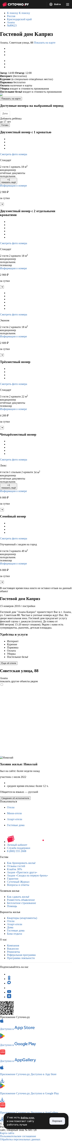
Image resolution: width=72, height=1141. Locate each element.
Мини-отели (14, 813)
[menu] (67, 4)
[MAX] (9, 983)
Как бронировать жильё (21, 862)
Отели (11, 807)
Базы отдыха (14, 933)
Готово (4, 125)
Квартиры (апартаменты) (22, 917)
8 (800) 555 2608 (16, 851)
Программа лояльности (21, 958)
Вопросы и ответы (18, 884)
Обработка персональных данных (20, 1139)
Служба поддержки (18, 847)
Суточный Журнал (18, 881)
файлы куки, (28, 1117)
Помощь (12, 906)
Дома (10, 927)
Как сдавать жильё (18, 896)
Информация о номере (13, 185)
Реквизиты (13, 951)
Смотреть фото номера (13, 154)
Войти (57, 4)
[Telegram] (9, 974)
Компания (13, 945)
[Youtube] (9, 992)
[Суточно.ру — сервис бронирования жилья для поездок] (15, 4)
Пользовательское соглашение (18, 1136)
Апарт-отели (14, 819)
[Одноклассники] (9, 978)
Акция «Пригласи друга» (22, 872)
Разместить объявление (21, 899)
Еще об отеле (8, 663)
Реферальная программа (21, 954)
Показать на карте (44, 42)
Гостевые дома (15, 825)
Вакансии (13, 948)
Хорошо (57, 1120)
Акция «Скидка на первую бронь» (27, 875)
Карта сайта (7, 1133)
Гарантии (12, 878)
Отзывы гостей (16, 866)
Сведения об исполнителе (15, 798)
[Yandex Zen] (9, 996)
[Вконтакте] (9, 987)
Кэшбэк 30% (14, 869)
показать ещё (8, 181)
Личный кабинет (17, 844)
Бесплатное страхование (21, 903)
